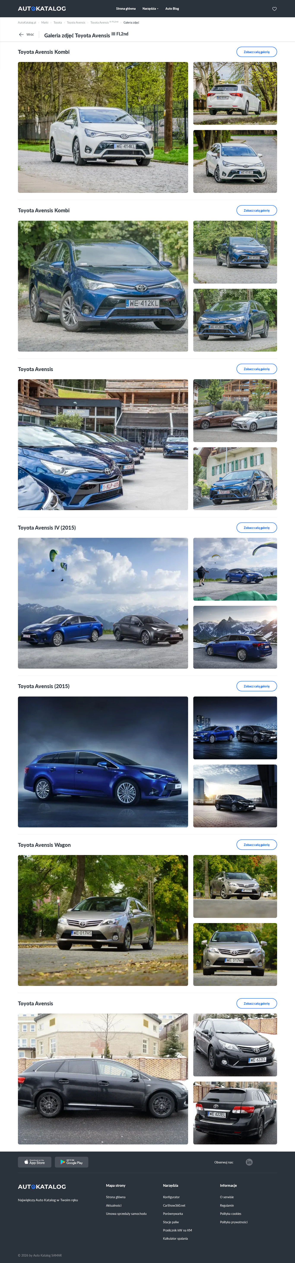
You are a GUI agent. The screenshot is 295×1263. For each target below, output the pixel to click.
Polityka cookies (230, 1213)
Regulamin (227, 1205)
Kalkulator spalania (175, 1238)
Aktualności (113, 1205)
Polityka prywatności (233, 1222)
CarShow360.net (174, 1205)
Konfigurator (171, 1197)
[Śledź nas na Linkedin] (249, 1162)
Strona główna (115, 1197)
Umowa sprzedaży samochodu (126, 1213)
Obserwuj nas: (223, 1162)
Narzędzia (170, 1185)
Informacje (228, 1185)
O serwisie (227, 1197)
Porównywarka (173, 1213)
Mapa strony (115, 1185)
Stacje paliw (171, 1222)
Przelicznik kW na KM (177, 1230)
